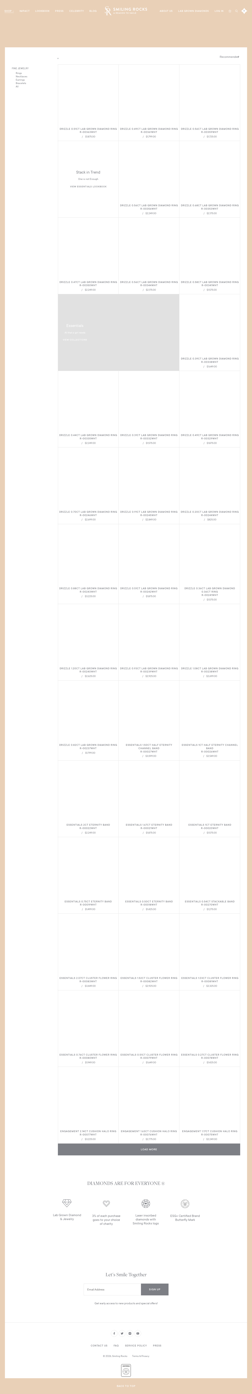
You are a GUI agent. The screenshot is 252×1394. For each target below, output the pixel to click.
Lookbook (42, 11)
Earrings (20, 79)
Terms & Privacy (140, 1356)
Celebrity (76, 11)
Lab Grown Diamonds (193, 11)
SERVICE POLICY (136, 1345)
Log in (219, 11)
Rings (19, 73)
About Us (166, 11)
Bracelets (21, 83)
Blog (93, 11)
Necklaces (21, 76)
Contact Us (99, 1345)
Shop (8, 11)
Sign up (154, 1289)
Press (59, 11)
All (17, 86)
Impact (24, 11)
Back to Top (126, 1386)
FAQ (116, 1345)
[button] (114, 69)
